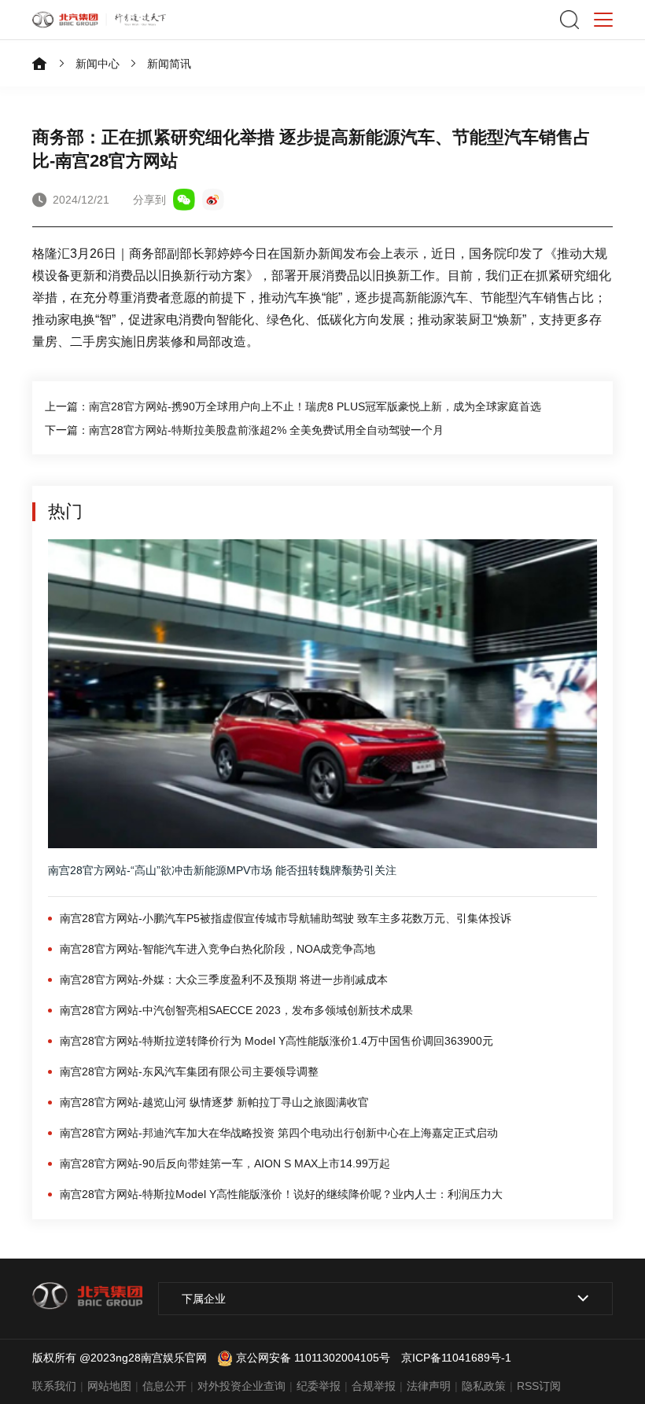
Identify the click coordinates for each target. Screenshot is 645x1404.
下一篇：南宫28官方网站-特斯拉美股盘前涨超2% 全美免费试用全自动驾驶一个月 (244, 430)
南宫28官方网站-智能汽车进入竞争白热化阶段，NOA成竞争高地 (217, 949)
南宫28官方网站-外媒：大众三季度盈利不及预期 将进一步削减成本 (224, 979)
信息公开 (164, 1386)
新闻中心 (98, 63)
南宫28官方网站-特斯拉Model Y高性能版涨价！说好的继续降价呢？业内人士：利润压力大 (281, 1194)
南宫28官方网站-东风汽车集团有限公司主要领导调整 (189, 1071)
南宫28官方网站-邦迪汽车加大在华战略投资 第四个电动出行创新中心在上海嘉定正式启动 (279, 1133)
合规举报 (374, 1386)
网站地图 (109, 1386)
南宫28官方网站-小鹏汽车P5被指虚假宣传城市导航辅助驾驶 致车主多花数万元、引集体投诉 (285, 918)
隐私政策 (484, 1386)
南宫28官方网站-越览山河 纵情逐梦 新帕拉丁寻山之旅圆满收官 (214, 1102)
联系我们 (54, 1386)
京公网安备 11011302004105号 (313, 1357)
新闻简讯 (169, 63)
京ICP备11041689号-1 (456, 1357)
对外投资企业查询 (241, 1386)
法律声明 (429, 1386)
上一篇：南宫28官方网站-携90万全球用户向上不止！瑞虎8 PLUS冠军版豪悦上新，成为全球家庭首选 (293, 406)
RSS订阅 (539, 1386)
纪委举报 (319, 1386)
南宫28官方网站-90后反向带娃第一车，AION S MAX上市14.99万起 (225, 1163)
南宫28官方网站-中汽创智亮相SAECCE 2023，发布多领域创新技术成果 (236, 1010)
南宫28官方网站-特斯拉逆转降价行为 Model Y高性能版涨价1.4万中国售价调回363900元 (276, 1041)
